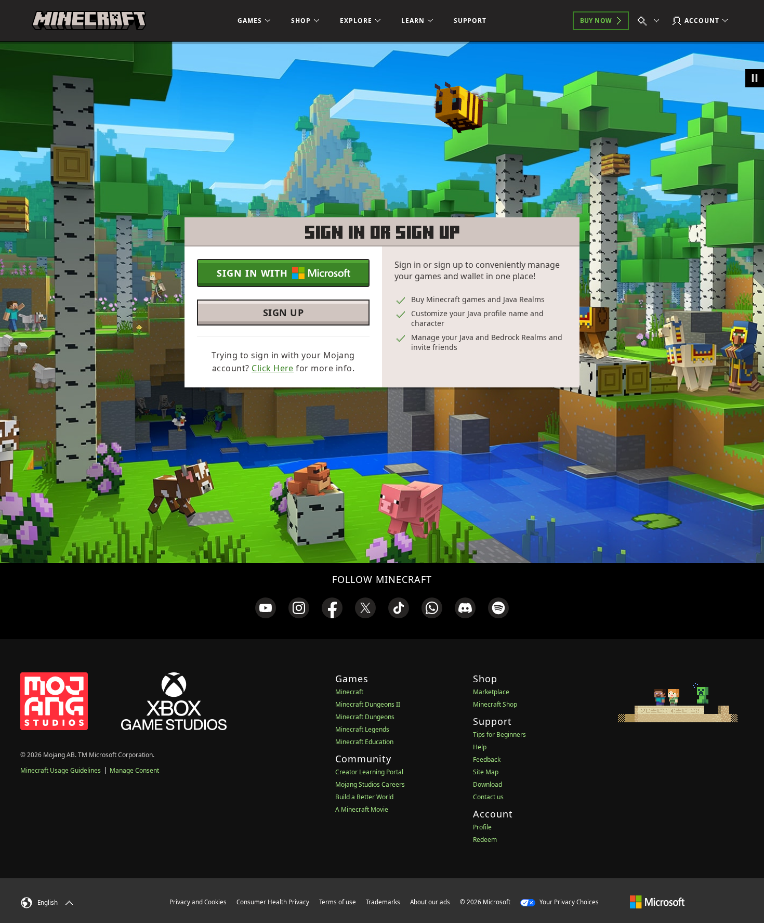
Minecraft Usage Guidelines (60, 770)
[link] (265, 607)
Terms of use (337, 902)
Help (479, 747)
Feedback (486, 759)
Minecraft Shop (495, 704)
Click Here (273, 368)
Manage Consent (134, 770)
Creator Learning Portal (369, 772)
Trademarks (383, 902)
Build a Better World (364, 796)
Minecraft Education (364, 741)
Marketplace (491, 691)
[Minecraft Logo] (89, 21)
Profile (482, 827)
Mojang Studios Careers (370, 784)
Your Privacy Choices (568, 902)
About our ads (430, 902)
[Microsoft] (657, 901)
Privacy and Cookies (198, 902)
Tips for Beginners (499, 734)
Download (487, 784)
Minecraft (349, 691)
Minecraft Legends (362, 729)
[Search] (650, 21)
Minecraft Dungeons (364, 716)
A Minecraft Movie (361, 809)
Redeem (485, 839)
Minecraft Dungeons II (367, 704)
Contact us (488, 796)
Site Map (485, 772)
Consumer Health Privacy (272, 902)
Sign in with (252, 273)
